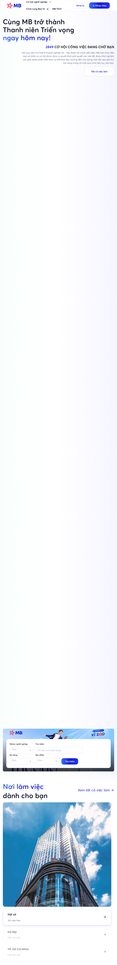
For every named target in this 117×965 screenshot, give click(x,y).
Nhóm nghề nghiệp (19, 744)
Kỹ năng (13, 755)
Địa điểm (40, 755)
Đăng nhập (100, 5)
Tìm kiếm (40, 744)
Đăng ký (80, 5)
